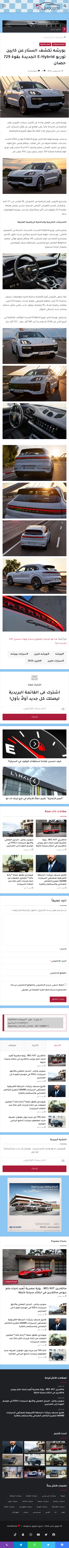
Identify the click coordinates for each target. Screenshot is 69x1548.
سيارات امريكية (16, 1496)
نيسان (25, 1512)
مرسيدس (37, 1512)
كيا (56, 1512)
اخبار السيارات (49, 38)
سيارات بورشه (18, 654)
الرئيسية (60, 38)
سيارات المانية (31, 1496)
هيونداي (15, 1512)
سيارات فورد (13, 1501)
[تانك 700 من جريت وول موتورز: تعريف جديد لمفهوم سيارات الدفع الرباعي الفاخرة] (57, 1122)
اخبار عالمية (45, 44)
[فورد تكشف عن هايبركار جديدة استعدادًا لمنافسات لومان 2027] (34, 1472)
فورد (63, 1512)
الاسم (62, 949)
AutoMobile (12, 1526)
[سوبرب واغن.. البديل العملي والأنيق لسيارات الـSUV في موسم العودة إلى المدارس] (18, 828)
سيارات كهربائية (58, 1507)
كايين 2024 (34, 661)
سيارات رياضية (59, 1501)
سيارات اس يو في (49, 1496)
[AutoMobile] (48, 6)
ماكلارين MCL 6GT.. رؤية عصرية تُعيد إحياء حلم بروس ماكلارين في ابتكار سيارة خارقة (51, 843)
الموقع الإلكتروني (58, 973)
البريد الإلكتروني (58, 961)
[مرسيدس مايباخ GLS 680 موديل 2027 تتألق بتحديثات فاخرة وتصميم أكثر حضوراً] (56, 1472)
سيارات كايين (54, 661)
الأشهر (57, 1045)
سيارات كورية (42, 1507)
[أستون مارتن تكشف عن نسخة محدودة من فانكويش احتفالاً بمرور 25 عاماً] (12, 1459)
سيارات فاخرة (27, 1501)
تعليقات (12, 1045)
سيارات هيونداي (25, 1507)
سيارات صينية (43, 1501)
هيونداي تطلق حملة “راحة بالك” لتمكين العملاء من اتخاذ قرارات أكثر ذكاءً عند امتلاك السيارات (25, 1105)
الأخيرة (35, 1045)
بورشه (58, 654)
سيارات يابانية (9, 1507)
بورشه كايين (41, 654)
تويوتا (63, 1496)
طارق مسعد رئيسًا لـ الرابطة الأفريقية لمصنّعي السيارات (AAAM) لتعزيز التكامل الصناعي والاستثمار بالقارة (25, 1090)
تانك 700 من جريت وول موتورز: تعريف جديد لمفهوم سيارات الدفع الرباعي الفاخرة (27, 1120)
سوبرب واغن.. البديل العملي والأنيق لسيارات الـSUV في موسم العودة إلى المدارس (19, 843)
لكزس (47, 1512)
